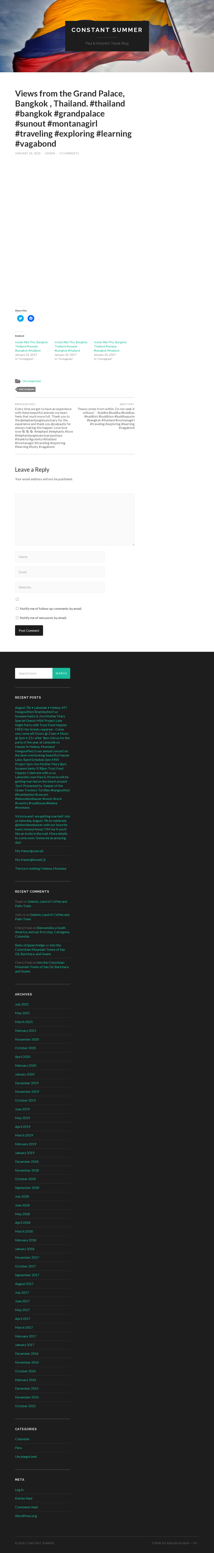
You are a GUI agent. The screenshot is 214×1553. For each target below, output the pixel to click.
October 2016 (25, 1371)
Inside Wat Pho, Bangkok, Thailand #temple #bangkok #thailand (31, 346)
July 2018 (22, 1196)
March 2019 (24, 1135)
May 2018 (22, 1214)
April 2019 (22, 1127)
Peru (18, 1448)
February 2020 (25, 1065)
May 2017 (22, 1310)
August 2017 (24, 1284)
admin (50, 153)
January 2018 (24, 1249)
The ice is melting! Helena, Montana (40, 868)
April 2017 (22, 1318)
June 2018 (22, 1205)
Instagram (26, 389)
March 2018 (24, 1231)
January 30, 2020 (28, 153)
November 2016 (27, 1362)
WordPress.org (26, 1516)
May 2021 (22, 1013)
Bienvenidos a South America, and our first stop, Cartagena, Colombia (42, 932)
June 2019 (22, 1109)
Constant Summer (107, 30)
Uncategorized (32, 381)
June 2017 (22, 1301)
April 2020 (22, 1057)
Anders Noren (178, 1543)
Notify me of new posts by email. (43, 618)
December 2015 (26, 1388)
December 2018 (26, 1161)
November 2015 (27, 1397)
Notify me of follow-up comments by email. (51, 608)
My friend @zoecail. (29, 851)
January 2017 (24, 1345)
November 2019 (27, 1091)
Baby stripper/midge (30, 945)
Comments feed (26, 1507)
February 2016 (25, 1380)
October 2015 (25, 1406)
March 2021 (24, 1022)
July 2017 (22, 1292)
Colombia (22, 1439)
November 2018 (27, 1170)
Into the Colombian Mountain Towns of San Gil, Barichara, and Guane (40, 949)
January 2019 (24, 1153)
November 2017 (27, 1257)
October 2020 (25, 1048)
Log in (19, 1490)
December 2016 (26, 1353)
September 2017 (27, 1275)
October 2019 (25, 1100)
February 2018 (25, 1240)
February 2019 (25, 1144)
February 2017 (25, 1336)
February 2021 (25, 1030)
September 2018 (27, 1188)
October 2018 (25, 1179)
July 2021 (22, 1004)
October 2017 (25, 1266)
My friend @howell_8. (30, 860)
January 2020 (24, 1074)
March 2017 (24, 1327)
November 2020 (27, 1039)
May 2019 (22, 1118)
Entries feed (23, 1498)
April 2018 (22, 1222)
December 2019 (26, 1083)
